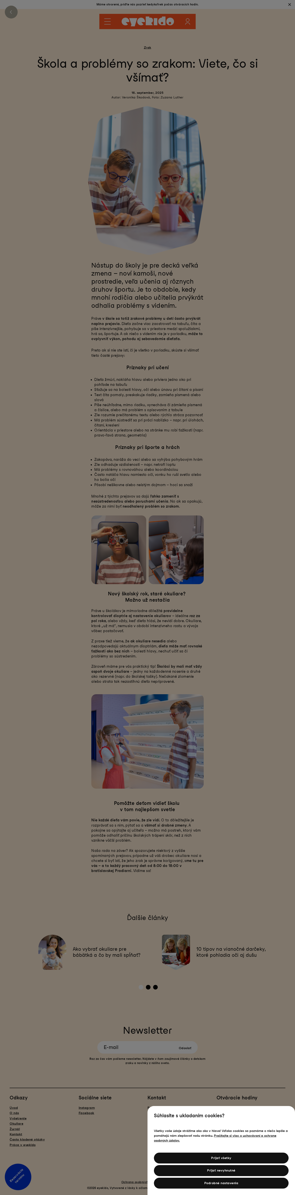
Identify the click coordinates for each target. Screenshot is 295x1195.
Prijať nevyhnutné (221, 1170)
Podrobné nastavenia (221, 1183)
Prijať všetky (221, 1158)
